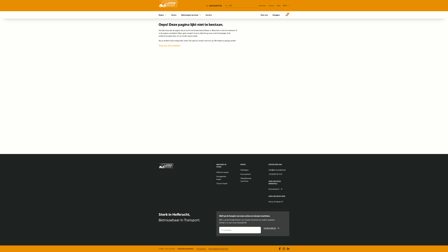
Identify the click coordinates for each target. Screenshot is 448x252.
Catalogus (244, 170)
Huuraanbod (245, 174)
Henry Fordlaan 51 (275, 201)
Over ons (264, 15)
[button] (286, 5)
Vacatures (262, 6)
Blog (278, 6)
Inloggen (276, 15)
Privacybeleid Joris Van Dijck (218, 249)
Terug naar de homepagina (169, 45)
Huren (173, 15)
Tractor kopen (222, 183)
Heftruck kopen (222, 172)
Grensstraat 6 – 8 (275, 189)
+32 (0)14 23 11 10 (275, 174)
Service (209, 15)
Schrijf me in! (270, 228)
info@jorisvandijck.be (277, 170)
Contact (271, 6)
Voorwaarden (201, 249)
